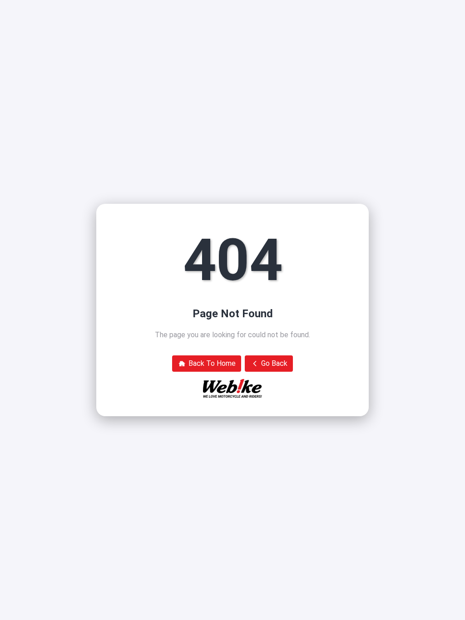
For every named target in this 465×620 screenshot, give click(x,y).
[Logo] (232, 388)
